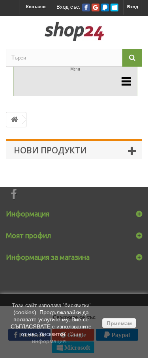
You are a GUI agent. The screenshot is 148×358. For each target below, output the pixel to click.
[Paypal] (105, 7)
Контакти (36, 6)
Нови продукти (50, 150)
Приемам (119, 323)
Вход (132, 6)
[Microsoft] (114, 7)
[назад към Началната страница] (14, 120)
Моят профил (28, 235)
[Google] (95, 7)
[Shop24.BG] (74, 31)
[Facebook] (86, 7)
